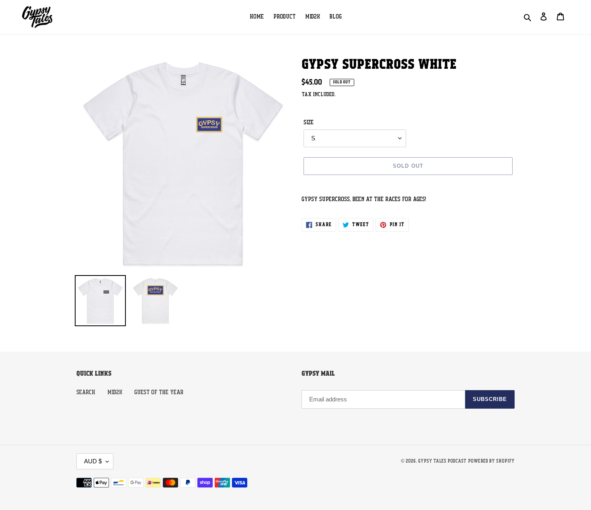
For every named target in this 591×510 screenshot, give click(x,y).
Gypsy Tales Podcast (442, 461)
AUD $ (93, 461)
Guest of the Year (158, 392)
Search (85, 392)
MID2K (114, 392)
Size (309, 122)
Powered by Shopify (491, 461)
